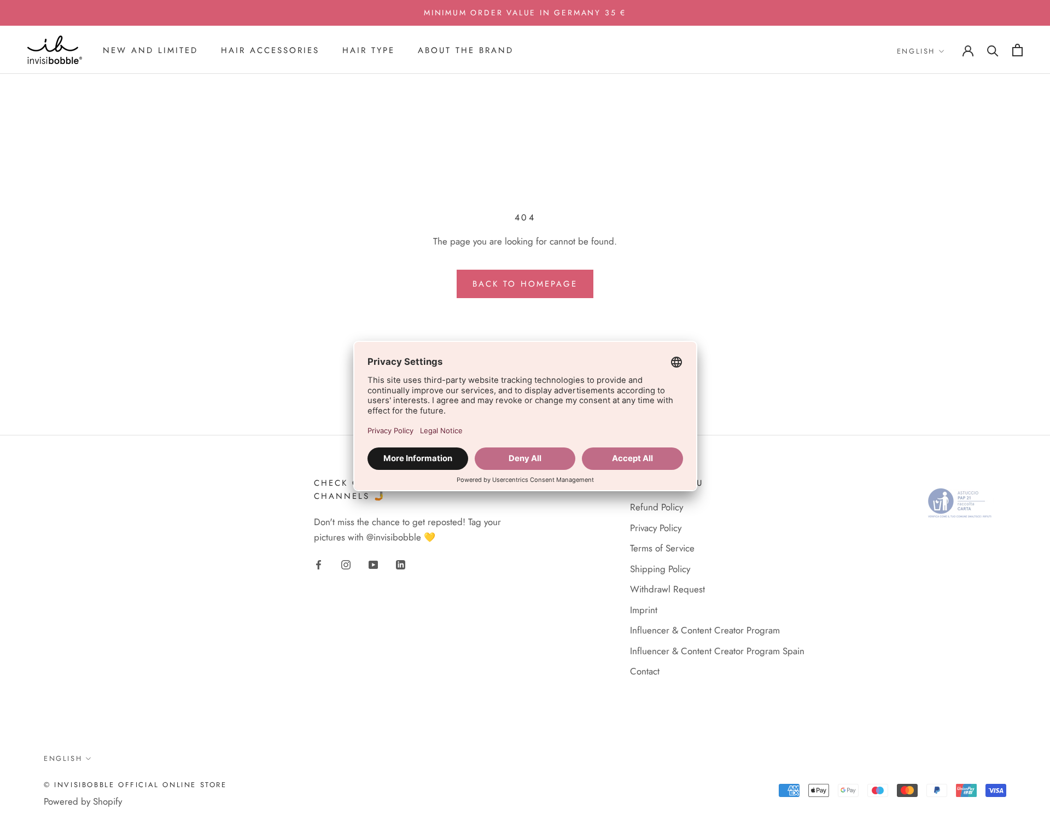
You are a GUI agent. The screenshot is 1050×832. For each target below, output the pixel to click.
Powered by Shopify (83, 801)
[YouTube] (373, 563)
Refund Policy (656, 507)
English (916, 51)
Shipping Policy (660, 568)
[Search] (993, 50)
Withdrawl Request (667, 589)
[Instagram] (346, 563)
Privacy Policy (655, 527)
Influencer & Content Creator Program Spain (717, 651)
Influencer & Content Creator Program (705, 630)
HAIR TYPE (368, 50)
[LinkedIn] (400, 563)
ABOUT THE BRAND (466, 50)
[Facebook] (318, 563)
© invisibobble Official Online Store (135, 784)
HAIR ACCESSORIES (270, 50)
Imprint (643, 609)
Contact (645, 671)
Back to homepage (525, 284)
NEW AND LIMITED (150, 50)
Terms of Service (662, 548)
